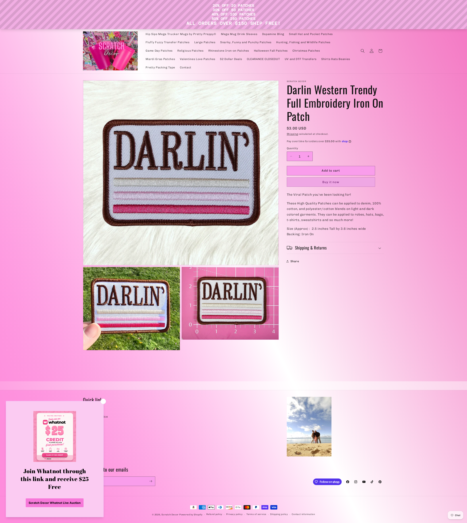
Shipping (292, 134)
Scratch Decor (170, 514)
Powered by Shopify (190, 514)
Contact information (303, 514)
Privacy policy (234, 514)
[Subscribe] (150, 481)
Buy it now (330, 182)
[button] (362, 51)
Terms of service (256, 514)
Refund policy (214, 514)
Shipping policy (279, 514)
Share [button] (294, 261)
